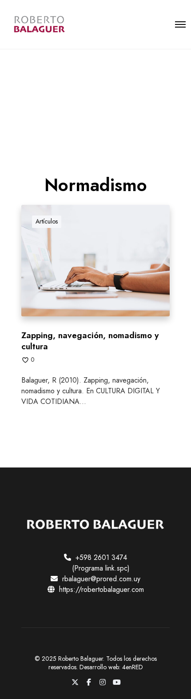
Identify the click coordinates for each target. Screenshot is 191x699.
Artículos (47, 221)
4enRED (132, 667)
